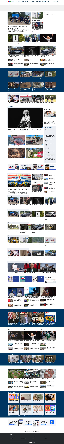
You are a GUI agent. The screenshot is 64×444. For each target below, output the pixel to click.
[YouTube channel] (13, 434)
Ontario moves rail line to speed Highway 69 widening (13, 205)
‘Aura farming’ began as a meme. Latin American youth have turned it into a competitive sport (47, 340)
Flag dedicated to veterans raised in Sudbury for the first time (25, 102)
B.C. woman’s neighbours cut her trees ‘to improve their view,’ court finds (52, 179)
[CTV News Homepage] (11, 1)
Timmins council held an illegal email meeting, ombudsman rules (13, 244)
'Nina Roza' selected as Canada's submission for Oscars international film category (34, 344)
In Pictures (26, 1)
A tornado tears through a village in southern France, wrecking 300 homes (50, 386)
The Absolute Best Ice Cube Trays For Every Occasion (50, 401)
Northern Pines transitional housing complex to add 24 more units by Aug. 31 (15, 43)
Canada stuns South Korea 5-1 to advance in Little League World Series (15, 379)
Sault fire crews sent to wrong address (36, 89)
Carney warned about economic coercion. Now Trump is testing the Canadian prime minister (18, 300)
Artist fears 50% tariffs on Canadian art (13, 89)
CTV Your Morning (31, 1)
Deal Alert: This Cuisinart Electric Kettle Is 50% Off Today (38, 412)
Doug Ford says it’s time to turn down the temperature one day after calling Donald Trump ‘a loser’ (31, 273)
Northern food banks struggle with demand (37, 78)
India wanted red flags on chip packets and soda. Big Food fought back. (50, 304)
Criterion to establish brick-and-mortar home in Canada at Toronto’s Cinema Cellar (35, 348)
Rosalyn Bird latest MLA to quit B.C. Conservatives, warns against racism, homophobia (19, 189)
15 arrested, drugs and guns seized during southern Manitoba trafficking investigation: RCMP (37, 182)
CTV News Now (44, 1)
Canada (19, 1)
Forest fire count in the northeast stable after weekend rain (37, 244)
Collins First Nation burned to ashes (13, 158)
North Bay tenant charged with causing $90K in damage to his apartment (18, 60)
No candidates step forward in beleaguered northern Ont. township (37, 20)
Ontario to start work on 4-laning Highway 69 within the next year (25, 78)
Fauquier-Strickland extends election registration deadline (25, 89)
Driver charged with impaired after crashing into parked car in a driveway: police (18, 64)
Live (48, 1)
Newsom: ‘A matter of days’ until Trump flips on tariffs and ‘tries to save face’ (13, 324)
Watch (23, 1)
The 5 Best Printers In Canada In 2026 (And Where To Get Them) (26, 412)
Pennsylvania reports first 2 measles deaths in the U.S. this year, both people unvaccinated (47, 297)
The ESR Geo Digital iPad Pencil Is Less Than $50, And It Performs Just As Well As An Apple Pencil (26, 401)
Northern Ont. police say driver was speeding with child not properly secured (50, 258)
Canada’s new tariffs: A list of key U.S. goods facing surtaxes (15, 273)
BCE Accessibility (12, 438)
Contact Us (29, 431)
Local (16, 1)
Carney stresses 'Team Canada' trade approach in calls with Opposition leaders (15, 297)
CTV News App (37, 431)
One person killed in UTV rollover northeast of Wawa (37, 257)
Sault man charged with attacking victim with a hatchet (50, 231)
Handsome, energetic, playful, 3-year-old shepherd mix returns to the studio (25, 205)
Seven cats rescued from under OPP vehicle (14, 145)
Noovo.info (45, 438)
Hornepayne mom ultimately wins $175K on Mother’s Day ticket (13, 102)
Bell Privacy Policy (23, 438)
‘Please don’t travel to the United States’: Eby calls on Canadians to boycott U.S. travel (25, 324)
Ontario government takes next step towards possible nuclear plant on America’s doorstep (18, 344)
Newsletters (32, 431)
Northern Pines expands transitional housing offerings (50, 78)
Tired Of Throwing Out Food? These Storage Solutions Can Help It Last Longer (49, 412)
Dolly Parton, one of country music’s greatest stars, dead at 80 (31, 340)
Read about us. (43, 415)
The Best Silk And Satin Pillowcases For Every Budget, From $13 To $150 (37, 401)
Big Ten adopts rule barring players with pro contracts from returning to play (18, 382)
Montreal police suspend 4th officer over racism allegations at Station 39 (52, 188)
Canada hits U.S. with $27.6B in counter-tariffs (12, 78)
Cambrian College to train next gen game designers (25, 363)
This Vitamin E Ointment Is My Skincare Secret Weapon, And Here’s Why (13, 412)
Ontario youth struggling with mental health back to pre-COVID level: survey (48, 273)
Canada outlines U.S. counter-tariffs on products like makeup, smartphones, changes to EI (51, 60)
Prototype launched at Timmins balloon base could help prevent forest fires (49, 103)
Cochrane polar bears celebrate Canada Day (33, 158)
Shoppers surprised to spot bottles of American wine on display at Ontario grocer (38, 324)
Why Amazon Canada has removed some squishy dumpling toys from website (34, 300)
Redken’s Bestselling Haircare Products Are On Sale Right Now (13, 401)
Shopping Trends (38, 1)
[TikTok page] (11, 434)
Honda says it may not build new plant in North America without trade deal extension (31, 379)
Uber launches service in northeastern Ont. (30, 43)
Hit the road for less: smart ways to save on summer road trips (49, 118)
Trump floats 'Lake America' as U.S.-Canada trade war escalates (50, 324)
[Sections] (6, 1)
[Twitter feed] (10, 434)
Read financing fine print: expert (49, 362)
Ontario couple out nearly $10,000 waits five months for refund (52, 191)
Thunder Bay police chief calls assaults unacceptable (24, 257)
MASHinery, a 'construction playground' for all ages (33, 145)
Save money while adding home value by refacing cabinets (13, 363)
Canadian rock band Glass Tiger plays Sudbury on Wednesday (49, 89)
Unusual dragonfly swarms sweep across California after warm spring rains (50, 382)
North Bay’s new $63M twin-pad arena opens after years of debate (38, 102)
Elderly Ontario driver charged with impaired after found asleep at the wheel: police (37, 232)
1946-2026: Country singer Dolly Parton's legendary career (25, 129)
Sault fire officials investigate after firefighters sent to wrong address (13, 231)
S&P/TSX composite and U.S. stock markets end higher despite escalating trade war (34, 305)
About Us (26, 431)
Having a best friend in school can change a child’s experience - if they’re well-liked (50, 348)
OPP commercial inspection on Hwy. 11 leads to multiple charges (25, 218)
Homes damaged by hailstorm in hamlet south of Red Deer (47, 379)
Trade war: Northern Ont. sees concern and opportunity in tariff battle (49, 245)
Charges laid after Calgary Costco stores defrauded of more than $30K (37, 192)
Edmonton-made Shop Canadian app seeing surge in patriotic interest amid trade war (15, 340)
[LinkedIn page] (14, 434)
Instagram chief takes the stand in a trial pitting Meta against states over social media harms (18, 348)
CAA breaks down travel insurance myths (37, 363)
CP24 (33, 438)
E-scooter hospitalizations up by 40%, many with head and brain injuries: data (50, 300)
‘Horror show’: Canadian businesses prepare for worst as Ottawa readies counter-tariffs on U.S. (31, 297)
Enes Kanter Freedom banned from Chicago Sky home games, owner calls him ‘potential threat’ (18, 387)
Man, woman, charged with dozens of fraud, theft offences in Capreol (37, 205)
